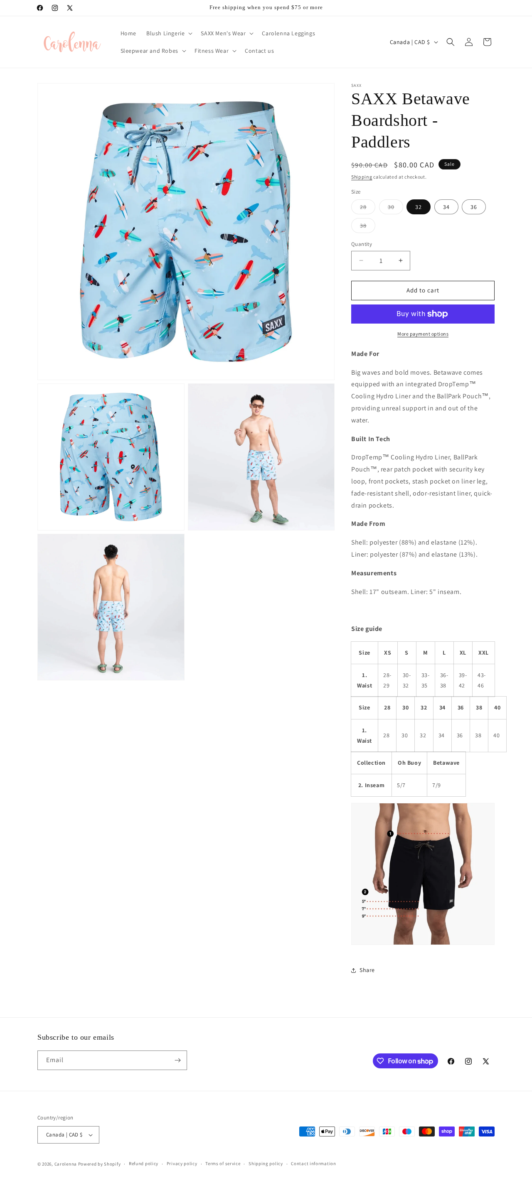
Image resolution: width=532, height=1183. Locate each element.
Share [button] (367, 970)
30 (395, 208)
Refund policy (143, 1163)
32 (418, 207)
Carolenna (65, 1164)
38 (367, 227)
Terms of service (222, 1163)
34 (446, 207)
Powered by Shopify (99, 1164)
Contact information (313, 1163)
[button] (168, 33)
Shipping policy (266, 1163)
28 (367, 208)
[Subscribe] (177, 1060)
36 (473, 207)
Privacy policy (182, 1163)
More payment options (422, 334)
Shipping (361, 177)
